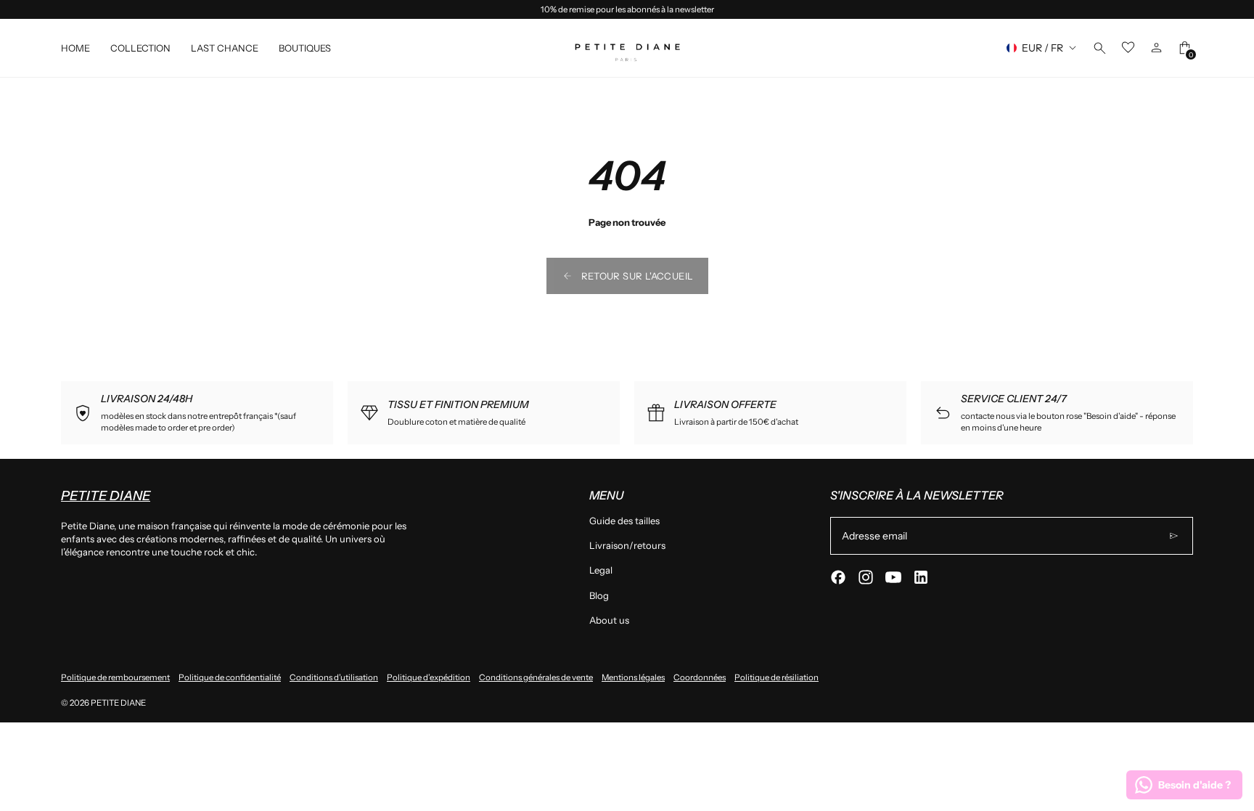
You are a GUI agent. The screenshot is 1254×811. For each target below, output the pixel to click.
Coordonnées (699, 677)
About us (609, 620)
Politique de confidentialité (230, 677)
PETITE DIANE (118, 703)
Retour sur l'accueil (637, 276)
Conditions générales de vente (536, 677)
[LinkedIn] (921, 577)
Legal (600, 570)
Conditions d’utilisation (334, 677)
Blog (599, 595)
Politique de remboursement (115, 677)
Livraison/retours (627, 545)
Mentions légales (633, 677)
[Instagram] (866, 577)
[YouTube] (893, 577)
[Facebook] (838, 577)
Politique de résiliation (776, 677)
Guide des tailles (624, 520)
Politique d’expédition (428, 677)
